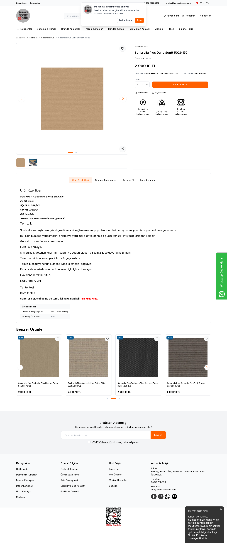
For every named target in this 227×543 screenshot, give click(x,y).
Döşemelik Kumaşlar (26, 474)
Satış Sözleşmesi (69, 480)
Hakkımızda (22, 469)
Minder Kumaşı (116, 29)
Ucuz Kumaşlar (23, 491)
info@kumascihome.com (163, 489)
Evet (139, 20)
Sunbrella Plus (47, 38)
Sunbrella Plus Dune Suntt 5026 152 (74, 38)
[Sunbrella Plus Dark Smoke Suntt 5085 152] (188, 357)
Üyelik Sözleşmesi (70, 474)
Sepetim (113, 485)
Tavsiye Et (128, 180)
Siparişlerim (21, 3)
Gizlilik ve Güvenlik (70, 491)
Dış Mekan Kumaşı (139, 29)
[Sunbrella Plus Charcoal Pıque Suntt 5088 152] (138, 357)
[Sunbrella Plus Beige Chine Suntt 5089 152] (89, 357)
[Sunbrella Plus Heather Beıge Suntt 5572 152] (39, 357)
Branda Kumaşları (71, 29)
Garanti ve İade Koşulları (73, 485)
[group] (72, 98)
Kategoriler (35, 3)
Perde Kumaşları (94, 29)
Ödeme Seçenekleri (105, 180)
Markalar (159, 29)
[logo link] (23, 16)
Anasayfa (114, 469)
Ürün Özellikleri (80, 180)
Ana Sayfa (20, 38)
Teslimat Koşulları (69, 469)
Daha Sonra (125, 20)
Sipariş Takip (186, 29)
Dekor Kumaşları (24, 485)
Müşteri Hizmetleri (118, 480)
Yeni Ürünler (115, 474)
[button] (70, 152)
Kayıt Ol (158, 435)
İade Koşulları (147, 180)
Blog (171, 29)
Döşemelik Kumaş (46, 29)
